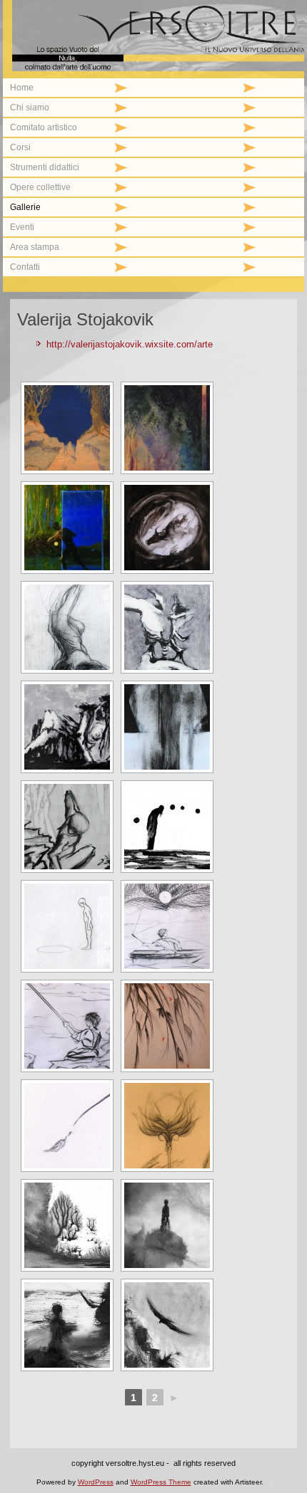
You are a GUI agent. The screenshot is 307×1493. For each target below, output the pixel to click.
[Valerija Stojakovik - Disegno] (167, 527)
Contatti (25, 267)
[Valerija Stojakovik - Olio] (67, 428)
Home (22, 88)
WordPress (96, 1482)
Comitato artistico (43, 127)
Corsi (20, 147)
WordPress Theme (161, 1482)
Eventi (22, 227)
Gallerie (25, 207)
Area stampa (34, 247)
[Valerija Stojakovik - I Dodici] (67, 1225)
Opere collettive (40, 187)
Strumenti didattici (44, 167)
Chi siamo (29, 107)
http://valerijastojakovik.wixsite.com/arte (129, 344)
